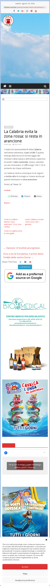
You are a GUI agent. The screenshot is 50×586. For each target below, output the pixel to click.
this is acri (18, 144)
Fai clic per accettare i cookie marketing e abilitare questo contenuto (25, 466)
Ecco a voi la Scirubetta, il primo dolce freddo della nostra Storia (23, 255)
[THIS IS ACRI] (5, 86)
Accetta (25, 567)
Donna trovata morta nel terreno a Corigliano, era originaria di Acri (30, 8)
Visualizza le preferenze (25, 580)
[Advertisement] (25, 57)
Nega (25, 573)
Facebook (9, 445)
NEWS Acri (8, 127)
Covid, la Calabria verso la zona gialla (13, 232)
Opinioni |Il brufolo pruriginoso (21, 247)
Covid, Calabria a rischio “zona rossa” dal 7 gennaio (34, 221)
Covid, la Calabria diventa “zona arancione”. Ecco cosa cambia (12, 223)
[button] (46, 539)
